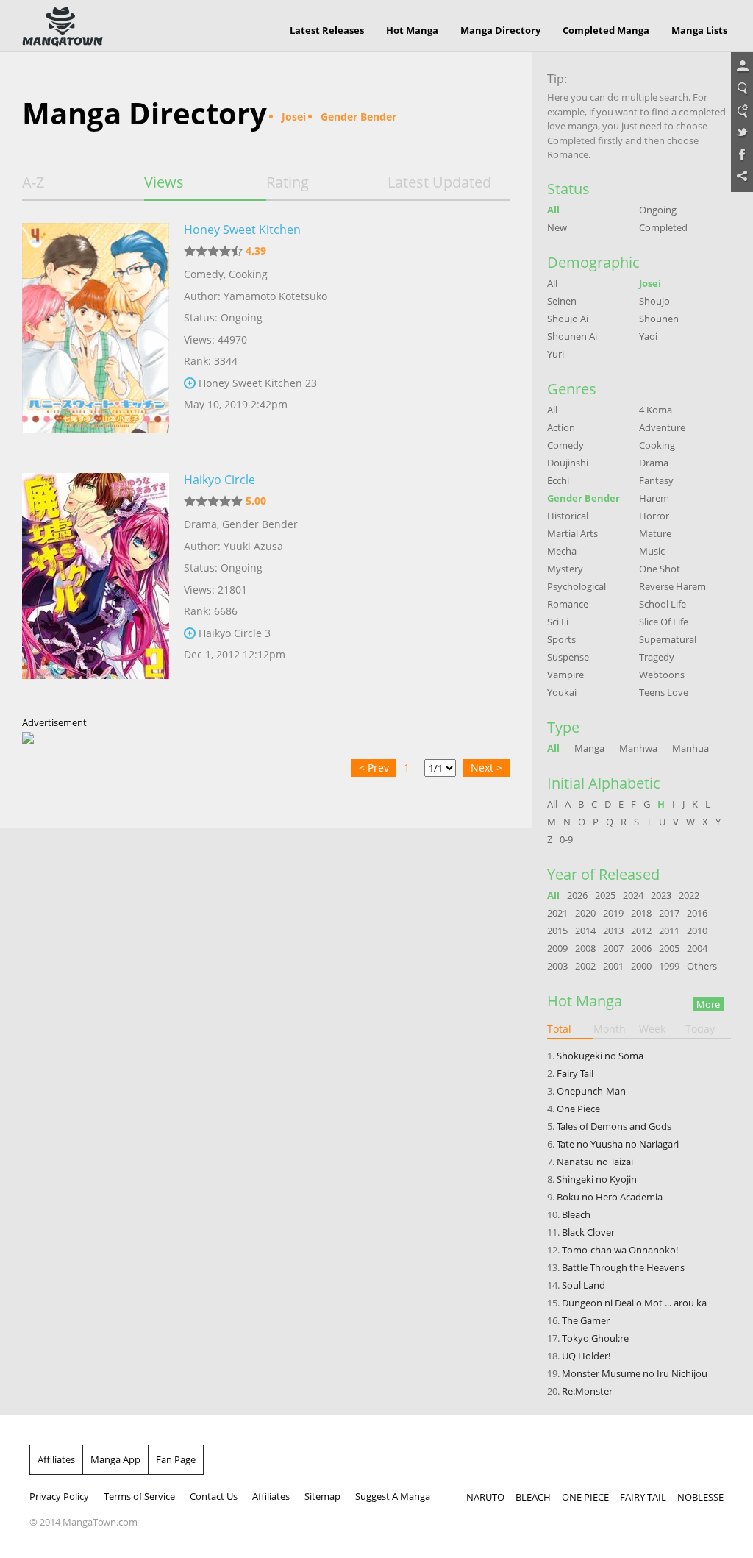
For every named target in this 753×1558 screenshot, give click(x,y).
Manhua (690, 748)
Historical (567, 515)
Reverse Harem (672, 586)
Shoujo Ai (567, 318)
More (708, 1004)
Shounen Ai (572, 336)
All (553, 209)
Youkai (562, 692)
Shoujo (654, 300)
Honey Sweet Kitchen (242, 229)
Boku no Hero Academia (610, 1196)
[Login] (742, 67)
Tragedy (656, 657)
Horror (654, 515)
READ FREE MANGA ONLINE (62, 27)
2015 (557, 930)
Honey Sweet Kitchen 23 (258, 383)
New (557, 227)
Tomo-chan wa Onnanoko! (620, 1249)
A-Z (33, 182)
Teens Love (663, 692)
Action (561, 427)
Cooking (248, 274)
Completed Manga (606, 30)
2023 (661, 895)
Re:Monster (587, 1391)
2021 (557, 912)
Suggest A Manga (392, 1496)
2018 (641, 912)
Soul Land (583, 1285)
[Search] (742, 89)
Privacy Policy (59, 1496)
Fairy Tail (575, 1073)
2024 (633, 895)
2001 (613, 965)
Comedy (204, 274)
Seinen (562, 300)
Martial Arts (572, 533)
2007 (613, 948)
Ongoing (658, 209)
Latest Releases (327, 30)
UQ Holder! (586, 1355)
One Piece (578, 1108)
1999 (669, 965)
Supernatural (667, 639)
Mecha (562, 551)
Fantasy (656, 480)
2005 (669, 948)
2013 (613, 930)
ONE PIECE (585, 1497)
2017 (669, 912)
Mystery (565, 568)
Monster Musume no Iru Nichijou (634, 1373)
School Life (662, 604)
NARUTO (485, 1497)
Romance (567, 604)
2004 (697, 948)
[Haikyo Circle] (95, 587)
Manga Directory (500, 30)
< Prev (374, 768)
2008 (585, 948)
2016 (697, 912)
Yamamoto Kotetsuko (275, 296)
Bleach (576, 1214)
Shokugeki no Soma (600, 1055)
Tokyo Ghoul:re (595, 1338)
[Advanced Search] (742, 111)
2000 (641, 965)
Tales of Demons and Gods (614, 1126)
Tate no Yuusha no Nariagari (618, 1143)
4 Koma (655, 409)
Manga (589, 748)
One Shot (659, 568)
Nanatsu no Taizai (595, 1161)
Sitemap (322, 1496)
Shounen (659, 318)
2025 (605, 895)
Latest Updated (439, 182)
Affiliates (56, 1459)
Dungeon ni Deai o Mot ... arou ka (634, 1302)
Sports (561, 639)
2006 (641, 948)
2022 (689, 895)
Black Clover (588, 1232)
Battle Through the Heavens (623, 1267)
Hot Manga (412, 30)
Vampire (565, 674)
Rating (287, 182)
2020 (585, 912)
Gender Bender (260, 524)
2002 (585, 965)
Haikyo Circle (219, 480)
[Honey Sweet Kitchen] (95, 337)
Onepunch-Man (591, 1091)
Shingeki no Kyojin (597, 1179)
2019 (613, 912)
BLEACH (533, 1497)
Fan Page (176, 1459)
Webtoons (662, 674)
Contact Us (214, 1496)
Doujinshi (567, 462)
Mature (655, 533)
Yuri (555, 353)
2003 (557, 965)
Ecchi (558, 480)
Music (652, 551)
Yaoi (648, 336)
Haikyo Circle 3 (235, 633)
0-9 (566, 839)
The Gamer (586, 1320)
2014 (585, 930)
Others (702, 965)
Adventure (662, 427)
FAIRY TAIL (643, 1497)
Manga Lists (699, 30)
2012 (641, 930)
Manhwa (638, 748)
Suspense (568, 657)
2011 (669, 930)
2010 (697, 930)
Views (164, 182)
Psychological (576, 586)
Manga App (115, 1459)
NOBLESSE (700, 1497)
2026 (577, 895)
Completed (663, 227)
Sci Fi (557, 621)
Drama (200, 524)
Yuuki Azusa (253, 546)
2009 (557, 948)
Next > (486, 768)
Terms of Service (139, 1496)
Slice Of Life (663, 621)
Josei (650, 283)
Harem (654, 498)
